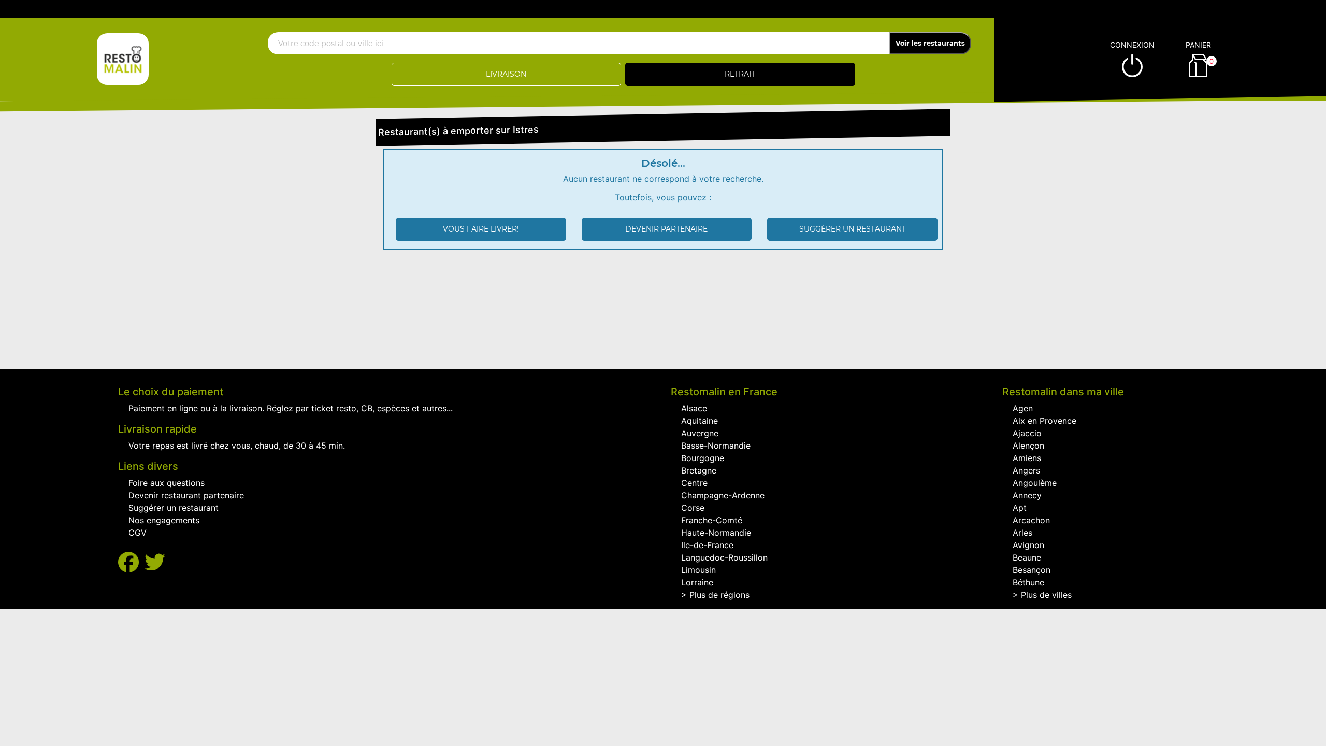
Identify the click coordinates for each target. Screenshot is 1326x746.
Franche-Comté (711, 520)
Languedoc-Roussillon (724, 557)
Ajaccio (1027, 433)
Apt (1020, 508)
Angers (1026, 470)
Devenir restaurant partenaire (186, 495)
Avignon (1028, 545)
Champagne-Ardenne (723, 495)
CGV (137, 532)
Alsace (694, 408)
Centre (694, 483)
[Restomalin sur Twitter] (155, 562)
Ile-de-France (707, 545)
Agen (1023, 408)
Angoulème (1035, 483)
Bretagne (698, 470)
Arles (1022, 532)
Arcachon (1031, 520)
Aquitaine (699, 420)
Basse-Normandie (716, 445)
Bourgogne (702, 458)
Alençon (1028, 445)
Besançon (1031, 570)
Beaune (1027, 557)
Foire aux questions (166, 483)
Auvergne (699, 433)
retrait (740, 74)
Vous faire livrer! (481, 229)
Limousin (698, 570)
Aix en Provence (1044, 420)
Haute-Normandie (716, 532)
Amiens (1027, 458)
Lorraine (697, 582)
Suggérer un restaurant (852, 229)
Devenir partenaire (666, 229)
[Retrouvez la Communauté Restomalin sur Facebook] (131, 562)
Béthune (1028, 582)
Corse (692, 508)
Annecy (1027, 495)
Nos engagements (163, 520)
